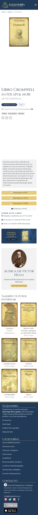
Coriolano (9, 328)
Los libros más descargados (12, 466)
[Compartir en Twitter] (10, 117)
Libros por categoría (10, 450)
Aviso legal (6, 424)
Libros (10, 12)
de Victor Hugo (11, 98)
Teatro (21, 105)
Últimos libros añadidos (11, 470)
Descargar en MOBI (20, 203)
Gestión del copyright (10, 428)
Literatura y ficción (9, 105)
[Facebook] (6, 117)
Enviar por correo (20, 209)
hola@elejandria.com (12, 496)
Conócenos (6, 420)
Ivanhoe (28, 364)
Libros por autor (8, 446)
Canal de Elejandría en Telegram (20, 485)
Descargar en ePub (20, 198)
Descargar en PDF (20, 193)
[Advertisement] (19, 67)
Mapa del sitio (7, 432)
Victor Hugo (24, 273)
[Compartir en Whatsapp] (2, 117)
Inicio (3, 12)
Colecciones (7, 454)
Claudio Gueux (9, 364)
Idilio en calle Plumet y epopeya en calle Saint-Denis (28, 330)
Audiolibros (6, 458)
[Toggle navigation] (35, 4)
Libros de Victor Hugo (19, 286)
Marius (28, 395)
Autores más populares (11, 473)
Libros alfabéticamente (11, 443)
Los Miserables (9, 395)
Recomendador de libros (12, 462)
